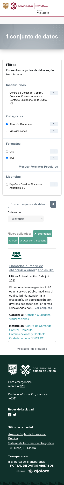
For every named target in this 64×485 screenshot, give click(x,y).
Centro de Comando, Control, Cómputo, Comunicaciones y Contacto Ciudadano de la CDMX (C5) (28, 98)
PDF (12, 158)
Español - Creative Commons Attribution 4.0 (26, 186)
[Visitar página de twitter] (14, 415)
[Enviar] (53, 204)
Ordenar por (15, 212)
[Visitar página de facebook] (9, 415)
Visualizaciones (18, 130)
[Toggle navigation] (7, 20)
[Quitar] (35, 233)
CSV (12, 151)
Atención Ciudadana (21, 124)
